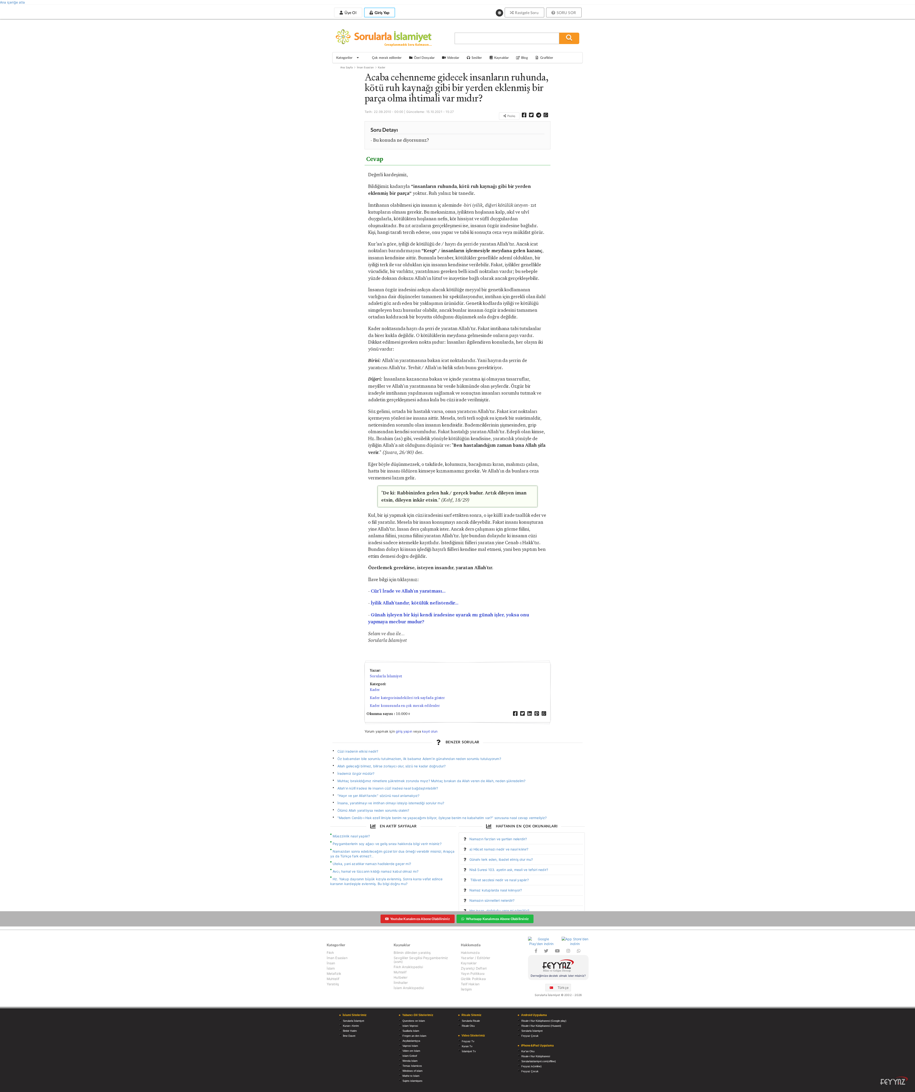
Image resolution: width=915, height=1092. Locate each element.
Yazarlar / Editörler (475, 958)
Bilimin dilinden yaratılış (412, 953)
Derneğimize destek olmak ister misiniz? (558, 975)
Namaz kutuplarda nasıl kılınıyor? (495, 890)
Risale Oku (468, 1025)
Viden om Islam (411, 1050)
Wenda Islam (409, 1060)
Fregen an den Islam (414, 1035)
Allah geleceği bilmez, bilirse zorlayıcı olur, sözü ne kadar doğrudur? (391, 766)
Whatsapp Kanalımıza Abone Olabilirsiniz (497, 919)
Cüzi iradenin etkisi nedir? (357, 751)
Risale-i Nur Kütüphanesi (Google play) (543, 1020)
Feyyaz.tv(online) (531, 1066)
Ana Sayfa (346, 67)
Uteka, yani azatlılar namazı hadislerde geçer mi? (372, 864)
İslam (331, 968)
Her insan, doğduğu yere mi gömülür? (499, 911)
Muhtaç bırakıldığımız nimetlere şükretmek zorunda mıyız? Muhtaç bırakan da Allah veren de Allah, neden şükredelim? (431, 781)
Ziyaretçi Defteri (474, 968)
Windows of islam (412, 1070)
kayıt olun (429, 731)
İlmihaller (401, 983)
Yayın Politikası (472, 973)
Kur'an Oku (527, 1051)
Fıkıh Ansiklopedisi (408, 967)
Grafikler (546, 57)
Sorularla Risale (471, 1020)
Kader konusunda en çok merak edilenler (405, 705)
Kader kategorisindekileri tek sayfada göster (407, 697)
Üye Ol (349, 12)
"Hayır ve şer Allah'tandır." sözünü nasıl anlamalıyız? (378, 796)
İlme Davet (349, 1035)
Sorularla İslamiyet (386, 676)
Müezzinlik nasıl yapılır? (351, 836)
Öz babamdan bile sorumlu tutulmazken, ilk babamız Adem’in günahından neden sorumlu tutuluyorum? (419, 759)
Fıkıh (330, 953)
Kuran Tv (467, 1046)
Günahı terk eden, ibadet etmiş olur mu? (501, 859)
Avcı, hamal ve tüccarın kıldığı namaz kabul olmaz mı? (375, 871)
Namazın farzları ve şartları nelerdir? (498, 839)
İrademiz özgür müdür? (356, 773)
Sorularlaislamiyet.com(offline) (538, 1061)
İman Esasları (365, 67)
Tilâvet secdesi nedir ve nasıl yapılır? (499, 880)
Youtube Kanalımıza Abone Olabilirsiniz (420, 919)
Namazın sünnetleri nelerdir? (492, 900)
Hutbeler (400, 977)
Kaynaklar (469, 963)
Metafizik (334, 973)
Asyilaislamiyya (411, 1040)
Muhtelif (333, 979)
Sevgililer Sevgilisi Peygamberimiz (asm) (421, 960)
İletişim (466, 989)
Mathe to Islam (410, 1075)
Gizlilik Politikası (473, 979)
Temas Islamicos (412, 1065)
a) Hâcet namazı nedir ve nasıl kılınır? (499, 849)
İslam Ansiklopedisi (409, 988)
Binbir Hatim (350, 1030)
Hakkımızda (470, 953)
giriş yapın (404, 731)
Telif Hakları (470, 984)
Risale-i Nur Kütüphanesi (535, 1056)
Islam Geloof (409, 1055)
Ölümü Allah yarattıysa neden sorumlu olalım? (373, 810)
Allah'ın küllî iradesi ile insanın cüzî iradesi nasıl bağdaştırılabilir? (387, 788)
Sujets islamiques (412, 1080)
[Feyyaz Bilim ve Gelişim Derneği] (558, 966)
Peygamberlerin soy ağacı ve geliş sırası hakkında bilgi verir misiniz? (387, 844)
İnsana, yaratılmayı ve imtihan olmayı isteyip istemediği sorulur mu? (390, 803)
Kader (381, 67)
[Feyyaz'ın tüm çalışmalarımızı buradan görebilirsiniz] (894, 1080)
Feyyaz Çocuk (530, 1035)
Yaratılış (333, 984)
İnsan (331, 963)
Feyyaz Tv (468, 1041)
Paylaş (511, 116)
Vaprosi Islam (410, 1045)
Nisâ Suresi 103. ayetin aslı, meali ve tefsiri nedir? (508, 870)
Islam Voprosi (410, 1025)
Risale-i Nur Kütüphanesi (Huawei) (541, 1025)
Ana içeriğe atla (12, 2)
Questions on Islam (413, 1020)
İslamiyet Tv (469, 1051)
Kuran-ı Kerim (351, 1025)
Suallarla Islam (410, 1030)
